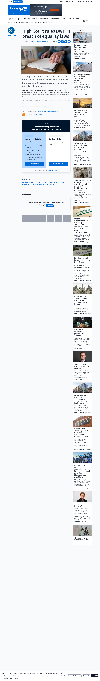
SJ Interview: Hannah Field (79, 505)
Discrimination (27, 182)
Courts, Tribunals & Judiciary (53, 182)
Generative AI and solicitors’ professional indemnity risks (81, 332)
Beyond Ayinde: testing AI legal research (80, 47)
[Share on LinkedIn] (59, 41)
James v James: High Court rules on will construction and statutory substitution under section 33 (82, 148)
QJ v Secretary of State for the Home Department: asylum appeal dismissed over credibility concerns (82, 263)
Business (46, 19)
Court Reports (66, 19)
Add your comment (42, 42)
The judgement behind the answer (81, 539)
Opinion (20, 19)
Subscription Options (26, 23)
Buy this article (58, 164)
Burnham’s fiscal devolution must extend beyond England (81, 113)
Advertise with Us (41, 23)
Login (10, 1)
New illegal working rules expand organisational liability (82, 77)
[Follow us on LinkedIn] (67, 1)
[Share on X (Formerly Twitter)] (62, 41)
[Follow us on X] (70, 1)
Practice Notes (37, 19)
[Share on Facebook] (65, 41)
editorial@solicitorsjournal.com (47, 112)
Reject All (86, 676)
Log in (42, 206)
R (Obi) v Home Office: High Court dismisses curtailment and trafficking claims (81, 432)
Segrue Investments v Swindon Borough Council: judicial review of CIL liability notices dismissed (82, 185)
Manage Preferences (74, 676)
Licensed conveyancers (46, 185)
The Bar (38, 182)
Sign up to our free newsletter (85, 1)
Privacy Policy (13, 678)
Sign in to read (52, 170)
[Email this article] (69, 41)
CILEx (34, 185)
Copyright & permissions (35, 115)
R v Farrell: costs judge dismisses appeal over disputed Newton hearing (81, 300)
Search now (54, 10)
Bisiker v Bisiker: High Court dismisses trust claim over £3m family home (80, 399)
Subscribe (50, 206)
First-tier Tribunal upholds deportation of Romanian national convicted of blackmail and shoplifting (82, 471)
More (50, 23)
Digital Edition (13, 23)
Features (27, 19)
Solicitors (26, 185)
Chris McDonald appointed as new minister (81, 366)
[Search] (90, 21)
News (31, 42)
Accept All (95, 676)
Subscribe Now (18, 1)
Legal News (12, 19)
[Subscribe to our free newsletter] (72, 1)
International (55, 19)
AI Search (76, 19)
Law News (12, 35)
